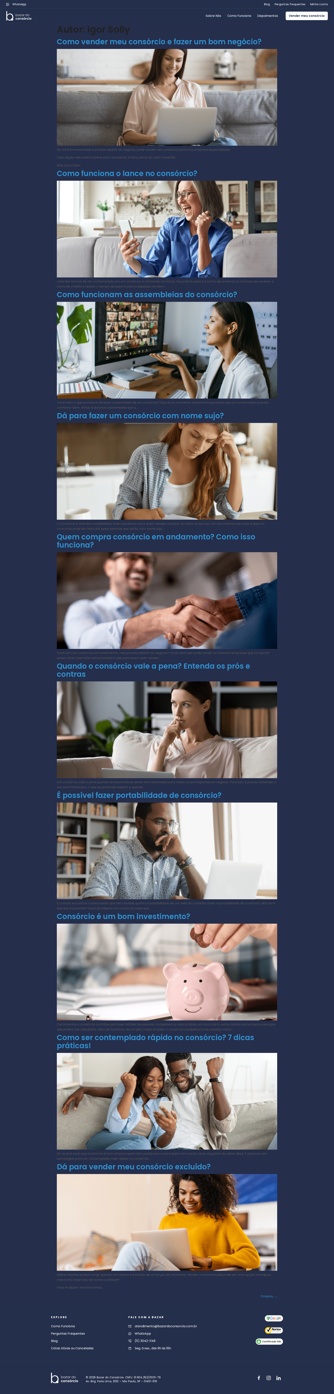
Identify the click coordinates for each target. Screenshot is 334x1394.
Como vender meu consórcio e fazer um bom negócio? (159, 42)
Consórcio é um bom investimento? (123, 916)
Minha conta (319, 4)
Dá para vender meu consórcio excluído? (134, 1167)
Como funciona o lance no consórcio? (127, 173)
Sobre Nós (213, 16)
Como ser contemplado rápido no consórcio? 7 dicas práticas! (155, 1041)
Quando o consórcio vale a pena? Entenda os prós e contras (153, 670)
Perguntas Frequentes (290, 4)
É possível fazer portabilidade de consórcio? (139, 795)
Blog (267, 4)
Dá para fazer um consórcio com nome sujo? (140, 416)
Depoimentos (267, 16)
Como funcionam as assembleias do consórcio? (147, 294)
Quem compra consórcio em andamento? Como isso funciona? (156, 541)
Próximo (269, 1296)
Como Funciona (239, 16)
